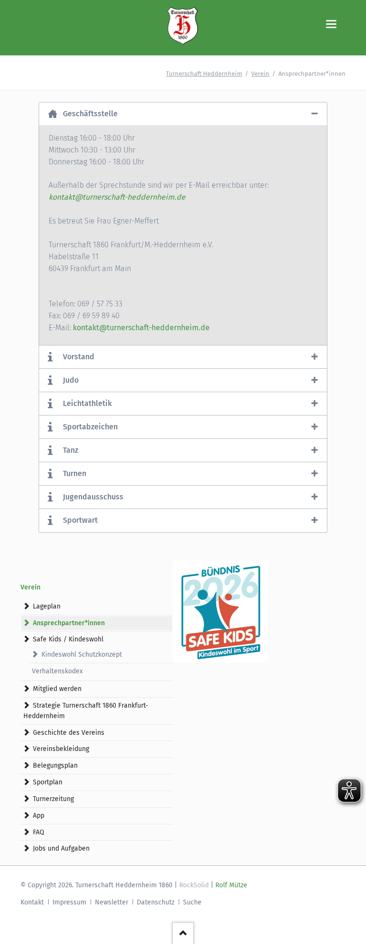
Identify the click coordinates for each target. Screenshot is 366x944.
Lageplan (47, 606)
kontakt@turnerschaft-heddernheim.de (117, 197)
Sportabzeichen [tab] (90, 426)
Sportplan (47, 782)
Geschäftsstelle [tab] (90, 113)
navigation (331, 24)
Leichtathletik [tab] (87, 403)
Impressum (69, 902)
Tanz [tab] (70, 450)
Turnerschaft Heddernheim (204, 73)
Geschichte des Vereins (68, 733)
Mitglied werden (57, 689)
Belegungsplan (55, 765)
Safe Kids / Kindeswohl (68, 639)
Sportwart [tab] (80, 520)
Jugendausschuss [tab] (93, 496)
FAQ (38, 832)
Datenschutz (155, 902)
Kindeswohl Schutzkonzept (81, 654)
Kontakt (32, 902)
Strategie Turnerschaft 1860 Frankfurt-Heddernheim (85, 710)
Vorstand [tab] (78, 356)
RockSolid (194, 885)
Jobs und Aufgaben (61, 848)
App (38, 816)
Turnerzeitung (53, 799)
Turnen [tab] (74, 473)
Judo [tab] (71, 380)
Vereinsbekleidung (61, 749)
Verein (260, 73)
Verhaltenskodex (57, 671)
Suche (192, 902)
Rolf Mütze (231, 885)
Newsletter (111, 902)
